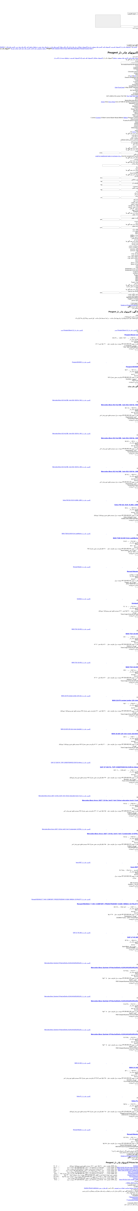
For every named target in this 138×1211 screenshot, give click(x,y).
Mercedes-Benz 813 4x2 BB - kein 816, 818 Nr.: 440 (119, 438)
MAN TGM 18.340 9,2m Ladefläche (125, 538)
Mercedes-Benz (75, 48)
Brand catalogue (93, 1188)
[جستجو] (108, 21)
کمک (132, 1182)
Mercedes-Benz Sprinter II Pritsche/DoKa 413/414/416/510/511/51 (114, 967)
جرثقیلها (35, 47)
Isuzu (65, 48)
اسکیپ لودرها (14, 48)
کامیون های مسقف (97, 47)
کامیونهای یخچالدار (82, 47)
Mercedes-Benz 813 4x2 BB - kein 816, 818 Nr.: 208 (119, 471)
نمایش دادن (134, 303)
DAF (53, 48)
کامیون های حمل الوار (24, 48)
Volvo (90, 48)
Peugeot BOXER (132, 367)
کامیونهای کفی (106, 47)
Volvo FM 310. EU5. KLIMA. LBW (126, 505)
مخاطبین (128, 1182)
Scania (87, 48)
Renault (82, 48)
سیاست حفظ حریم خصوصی (121, 1188)
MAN (69, 48)
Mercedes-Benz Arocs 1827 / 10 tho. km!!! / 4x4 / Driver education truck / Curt (110, 800)
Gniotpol (135, 603)
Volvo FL (135, 1101)
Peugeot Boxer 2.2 (131, 335)
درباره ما (135, 1182)
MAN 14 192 (133, 1067)
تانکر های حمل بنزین (20, 47)
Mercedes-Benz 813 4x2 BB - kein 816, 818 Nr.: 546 (119, 405)
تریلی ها (90, 47)
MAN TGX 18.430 (132, 634)
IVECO (62, 48)
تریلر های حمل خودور (43, 47)
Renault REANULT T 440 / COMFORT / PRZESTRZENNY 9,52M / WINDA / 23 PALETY (107, 904)
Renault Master (132, 571)
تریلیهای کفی (29, 47)
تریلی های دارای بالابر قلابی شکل (68, 47)
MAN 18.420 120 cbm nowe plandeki (125, 734)
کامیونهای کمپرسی (116, 47)
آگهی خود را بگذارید (132, 1154)
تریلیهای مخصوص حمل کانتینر (38, 48)
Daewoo (57, 48)
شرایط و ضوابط (134, 1188)
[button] (69, 36)
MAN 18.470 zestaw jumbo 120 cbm (125, 700)
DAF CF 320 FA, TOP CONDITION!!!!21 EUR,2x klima (119, 767)
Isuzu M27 (134, 867)
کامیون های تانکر (10, 47)
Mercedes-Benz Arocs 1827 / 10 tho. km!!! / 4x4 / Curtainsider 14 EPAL (112, 834)
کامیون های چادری (54, 47)
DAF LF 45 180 (132, 937)
